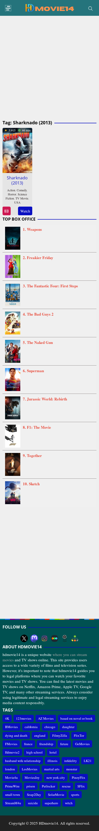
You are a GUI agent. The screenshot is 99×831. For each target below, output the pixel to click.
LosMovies (29, 769)
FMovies (11, 744)
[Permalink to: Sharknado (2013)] (17, 149)
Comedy (22, 190)
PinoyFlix (78, 777)
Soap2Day (34, 794)
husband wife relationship (23, 760)
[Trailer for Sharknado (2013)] (6, 211)
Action (11, 190)
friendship (46, 744)
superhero (51, 803)
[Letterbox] (54, 638)
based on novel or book (76, 718)
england (39, 735)
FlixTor (79, 735)
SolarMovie (56, 794)
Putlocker (48, 786)
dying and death (16, 735)
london (10, 769)
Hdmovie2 (12, 752)
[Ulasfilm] (65, 638)
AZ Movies (46, 718)
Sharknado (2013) (17, 180)
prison (30, 786)
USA (17, 202)
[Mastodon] (34, 638)
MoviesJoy (32, 777)
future (64, 744)
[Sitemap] (75, 638)
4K (7, 718)
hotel (53, 752)
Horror (12, 194)
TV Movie (21, 198)
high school (34, 752)
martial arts (51, 769)
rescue (66, 786)
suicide (33, 803)
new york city (55, 777)
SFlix (81, 786)
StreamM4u (13, 803)
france (28, 744)
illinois (52, 760)
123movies (23, 718)
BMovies (11, 727)
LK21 (88, 760)
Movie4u (11, 777)
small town (12, 794)
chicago (49, 727)
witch (69, 803)
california (31, 727)
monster (71, 769)
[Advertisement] (49, 68)
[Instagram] (44, 638)
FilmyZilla (59, 735)
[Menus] (8, 8)
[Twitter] (24, 638)
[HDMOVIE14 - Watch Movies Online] (49, 7)
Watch (25, 210)
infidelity (70, 760)
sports (75, 794)
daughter (68, 727)
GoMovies (82, 744)
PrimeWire (12, 786)
